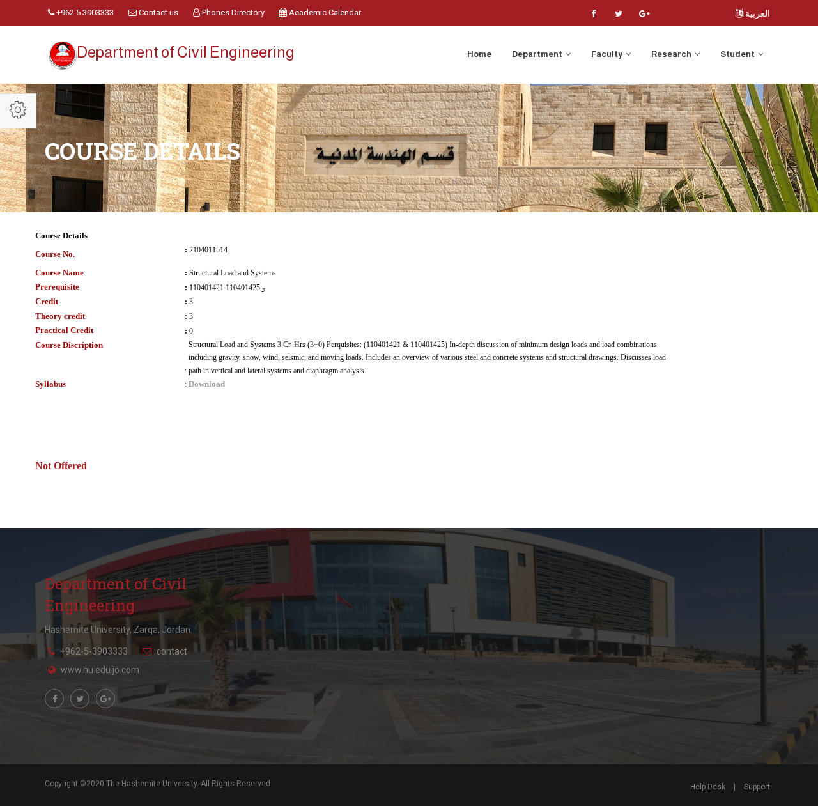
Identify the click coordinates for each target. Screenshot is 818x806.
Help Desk (707, 786)
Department (538, 54)
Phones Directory (232, 12)
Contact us (157, 12)
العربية (756, 13)
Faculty (607, 54)
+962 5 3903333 (84, 12)
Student (738, 54)
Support (757, 786)
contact (172, 651)
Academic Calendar (324, 12)
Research (672, 54)
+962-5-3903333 (94, 651)
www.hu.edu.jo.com (100, 670)
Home (479, 54)
